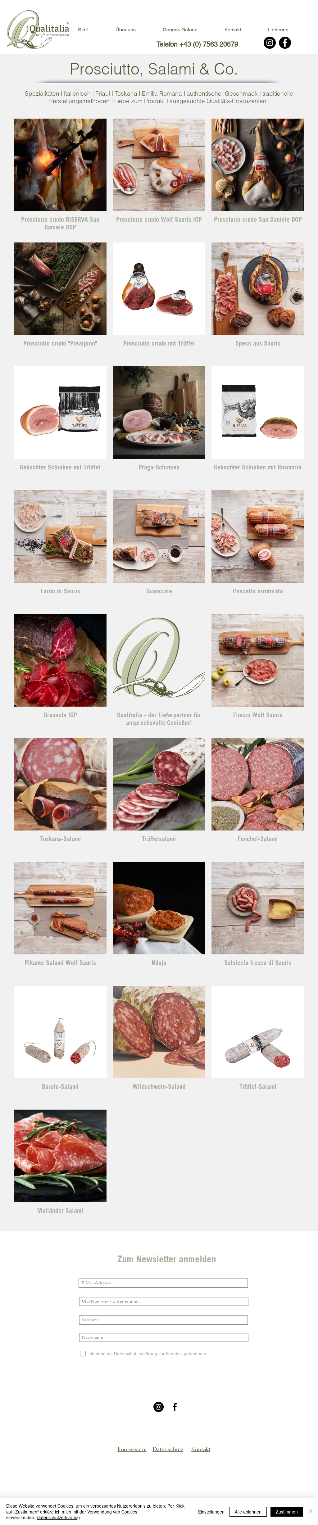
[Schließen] (310, 1511)
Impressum (132, 1449)
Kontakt (201, 1449)
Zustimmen (287, 1512)
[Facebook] (285, 43)
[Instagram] (270, 43)
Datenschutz (168, 1449)
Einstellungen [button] (211, 1512)
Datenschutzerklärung (58, 1517)
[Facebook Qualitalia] (175, 1407)
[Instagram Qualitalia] (158, 1407)
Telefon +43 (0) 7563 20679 (197, 44)
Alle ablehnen (248, 1512)
